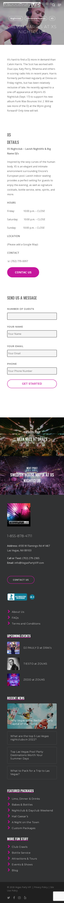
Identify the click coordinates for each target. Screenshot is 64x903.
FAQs (15, 617)
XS (52, 18)
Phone (12, 363)
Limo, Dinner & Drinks (26, 798)
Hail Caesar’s (20, 816)
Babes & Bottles (22, 804)
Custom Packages (23, 828)
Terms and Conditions (26, 623)
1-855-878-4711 (19, 536)
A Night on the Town (25, 822)
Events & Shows (22, 864)
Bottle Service (21, 852)
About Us (18, 611)
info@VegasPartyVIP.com (29, 563)
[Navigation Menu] (59, 4)
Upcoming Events (36, 18)
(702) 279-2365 (30, 558)
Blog (15, 870)
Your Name (15, 326)
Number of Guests (20, 309)
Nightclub (15, 18)
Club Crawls (19, 846)
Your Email (15, 346)
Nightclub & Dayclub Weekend (32, 810)
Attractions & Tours (24, 858)
